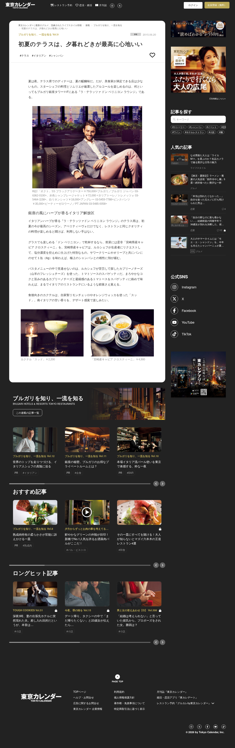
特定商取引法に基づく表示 (129, 708)
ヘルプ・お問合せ (83, 697)
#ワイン (176, 132)
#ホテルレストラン (194, 132)
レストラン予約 (62, 5)
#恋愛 (224, 126)
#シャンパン (195, 126)
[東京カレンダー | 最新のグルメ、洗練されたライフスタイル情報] (28, 5)
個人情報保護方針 (124, 697)
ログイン (193, 5)
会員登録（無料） (217, 5)
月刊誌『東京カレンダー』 (172, 691)
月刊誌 (102, 5)
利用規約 (119, 691)
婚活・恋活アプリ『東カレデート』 (177, 697)
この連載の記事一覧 (27, 412)
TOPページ (79, 691)
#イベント (212, 126)
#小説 (211, 132)
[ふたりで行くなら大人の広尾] (198, 69)
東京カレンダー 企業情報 (87, 708)
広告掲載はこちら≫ (217, 98)
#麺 (221, 132)
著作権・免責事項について (129, 703)
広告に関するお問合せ (86, 703)
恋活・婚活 (85, 5)
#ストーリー (178, 126)
